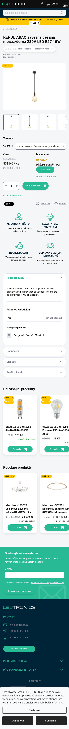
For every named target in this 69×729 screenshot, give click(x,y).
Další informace (54, 702)
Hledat (62, 13)
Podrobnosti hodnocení (44, 49)
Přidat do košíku (33, 185)
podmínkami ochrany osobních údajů (47, 583)
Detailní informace (13, 195)
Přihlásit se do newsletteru (19, 591)
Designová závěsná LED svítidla (29, 335)
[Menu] (65, 4)
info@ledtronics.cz (19, 624)
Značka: (9, 57)
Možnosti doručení (46, 176)
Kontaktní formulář (19, 649)
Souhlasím (51, 720)
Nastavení (34, 710)
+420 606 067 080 (19, 631)
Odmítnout (18, 720)
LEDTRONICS (34, 681)
